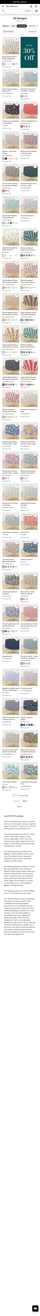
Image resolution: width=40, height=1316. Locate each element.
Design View (32, 31)
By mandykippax (6, 446)
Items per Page (23, 795)
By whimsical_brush (26, 155)
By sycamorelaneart (7, 563)
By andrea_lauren (6, 188)
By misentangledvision (8, 754)
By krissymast (5, 692)
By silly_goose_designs (26, 252)
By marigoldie (24, 93)
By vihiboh (23, 534)
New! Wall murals (20, 2)
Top (20, 806)
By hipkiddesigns (25, 218)
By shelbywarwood (25, 123)
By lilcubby (23, 507)
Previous (15, 801)
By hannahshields (6, 220)
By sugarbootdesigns (26, 786)
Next (26, 801)
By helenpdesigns (25, 414)
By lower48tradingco (7, 93)
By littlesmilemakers (26, 660)
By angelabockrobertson (27, 754)
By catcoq (4, 784)
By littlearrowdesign (7, 155)
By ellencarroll (6, 252)
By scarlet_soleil (25, 596)
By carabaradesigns (25, 188)
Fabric (13, 26)
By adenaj (4, 125)
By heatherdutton (6, 721)
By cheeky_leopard (7, 658)
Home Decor (22, 26)
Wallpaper (6, 26)
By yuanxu (23, 561)
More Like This (6, 67)
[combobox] (29, 11)
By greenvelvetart (6, 596)
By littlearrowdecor (7, 61)
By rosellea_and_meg (7, 507)
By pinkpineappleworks (26, 690)
